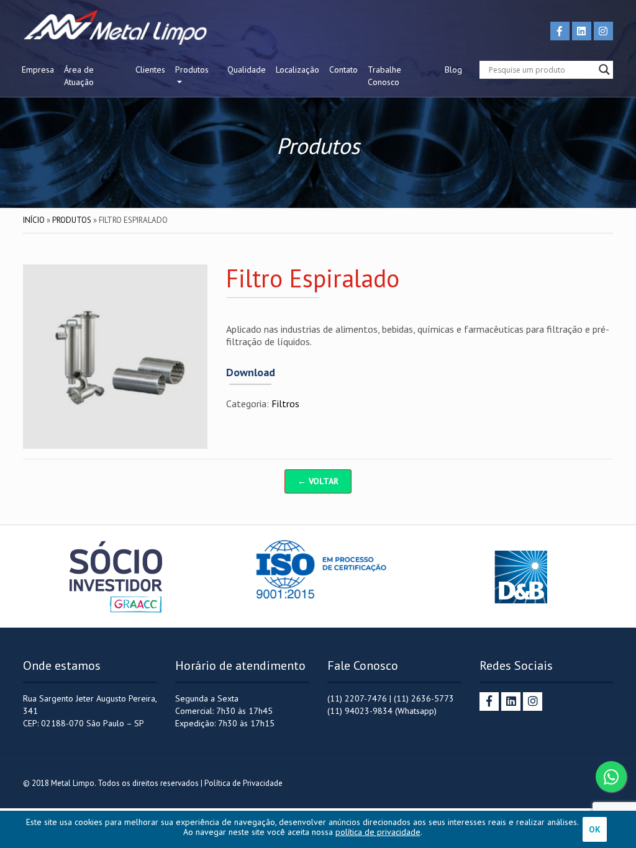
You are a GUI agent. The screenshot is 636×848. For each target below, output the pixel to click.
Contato (343, 69)
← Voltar (318, 481)
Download (250, 372)
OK (595, 829)
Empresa (38, 69)
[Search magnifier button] (604, 69)
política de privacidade (377, 831)
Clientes (150, 69)
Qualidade (246, 69)
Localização (297, 69)
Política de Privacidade (243, 783)
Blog (453, 69)
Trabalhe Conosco (384, 76)
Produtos (192, 69)
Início (34, 220)
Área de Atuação (79, 76)
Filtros (285, 403)
